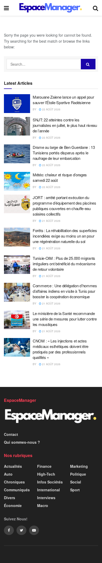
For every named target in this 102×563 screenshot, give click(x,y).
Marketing (79, 466)
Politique (78, 474)
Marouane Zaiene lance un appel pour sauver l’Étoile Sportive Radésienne (63, 99)
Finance (44, 466)
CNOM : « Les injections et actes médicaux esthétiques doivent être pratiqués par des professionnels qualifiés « (60, 349)
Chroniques (14, 482)
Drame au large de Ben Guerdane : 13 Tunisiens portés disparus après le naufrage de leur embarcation (64, 152)
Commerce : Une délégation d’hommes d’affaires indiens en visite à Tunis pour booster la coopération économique (65, 291)
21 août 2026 (50, 221)
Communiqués (17, 489)
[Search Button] (88, 64)
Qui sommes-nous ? (22, 442)
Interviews (46, 497)
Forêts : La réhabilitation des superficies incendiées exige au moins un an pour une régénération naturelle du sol (65, 236)
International (48, 489)
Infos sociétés (50, 482)
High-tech (46, 474)
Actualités (13, 466)
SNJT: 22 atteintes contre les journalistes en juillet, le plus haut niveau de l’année (65, 125)
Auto (8, 474)
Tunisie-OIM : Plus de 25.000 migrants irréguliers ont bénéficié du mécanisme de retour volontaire (64, 263)
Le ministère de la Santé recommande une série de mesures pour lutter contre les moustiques (65, 319)
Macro (42, 505)
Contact (11, 434)
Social (75, 482)
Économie (13, 505)
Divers (9, 497)
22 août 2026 (50, 109)
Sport (75, 489)
